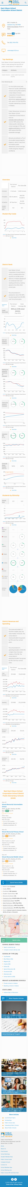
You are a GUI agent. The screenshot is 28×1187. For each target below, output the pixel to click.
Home (2, 1146)
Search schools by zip (9, 947)
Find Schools (4, 1151)
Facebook (15, 1179)
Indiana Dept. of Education (11, 993)
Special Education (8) (9, 969)
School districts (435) (9, 977)
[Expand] (2, 923)
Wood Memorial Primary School (12, 832)
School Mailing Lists (6, 1170)
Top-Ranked (7, 957)
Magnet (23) (7, 962)
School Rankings (5, 1154)
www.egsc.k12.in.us (13, 50)
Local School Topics (10, 1118)
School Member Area (6, 1167)
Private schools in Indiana (11, 983)
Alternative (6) (7, 974)
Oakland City (11, 25)
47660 (19, 25)
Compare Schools (5, 1162)
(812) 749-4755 (14, 42)
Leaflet (19, 936)
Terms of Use (9, 1184)
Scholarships (8, 1120)
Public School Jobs (10, 1123)
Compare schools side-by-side (12, 950)
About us (3, 1149)
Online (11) (6, 967)
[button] (15, 928)
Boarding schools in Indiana (11, 986)
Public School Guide (6, 1159)
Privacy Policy (18, 1184)
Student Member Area (7, 1157)
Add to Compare (8, 813)
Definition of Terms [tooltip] (4, 305)
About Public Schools (10, 1128)
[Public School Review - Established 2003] (14, 2)
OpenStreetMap (25, 936)
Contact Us (4, 1165)
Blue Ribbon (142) (8, 959)
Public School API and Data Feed (10, 1173)
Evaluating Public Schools (12, 1125)
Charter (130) (7, 964)
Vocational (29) (8, 972)
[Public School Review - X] (12, 1179)
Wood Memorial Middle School (12, 857)
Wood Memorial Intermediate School (12, 805)
